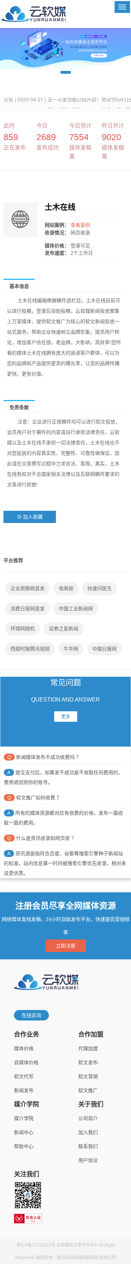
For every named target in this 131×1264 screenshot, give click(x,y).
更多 (65, 716)
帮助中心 (24, 1146)
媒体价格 (24, 1048)
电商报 (66, 588)
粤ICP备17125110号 (36, 1245)
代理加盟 (88, 1048)
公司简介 (88, 1118)
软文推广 (88, 1090)
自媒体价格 (26, 1062)
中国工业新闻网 (76, 608)
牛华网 (71, 649)
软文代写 (24, 1076)
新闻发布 (24, 1090)
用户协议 (88, 1160)
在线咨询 (31, 1015)
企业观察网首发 (27, 588)
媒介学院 (24, 1118)
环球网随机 (22, 628)
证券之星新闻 (63, 628)
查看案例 (80, 225)
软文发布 (88, 1062)
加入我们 (88, 1132)
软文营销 (88, 1076)
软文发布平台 (81, 1245)
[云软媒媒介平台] (33, 14)
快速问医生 (99, 588)
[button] (65, 72)
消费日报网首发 (27, 608)
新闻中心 (24, 1132)
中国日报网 (104, 649)
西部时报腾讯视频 (30, 649)
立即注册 (65, 946)
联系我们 (88, 1146)
